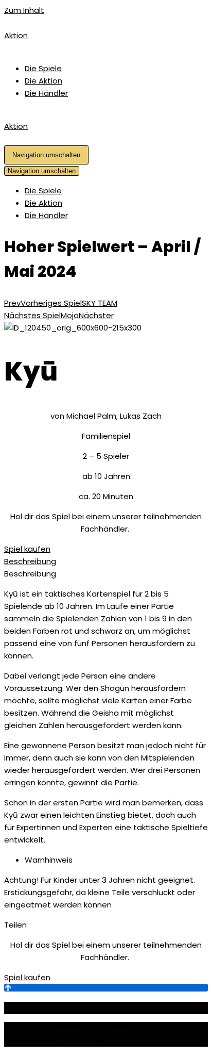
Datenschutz (29, 1040)
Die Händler (46, 93)
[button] (27, 548)
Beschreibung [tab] (30, 573)
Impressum (81, 1040)
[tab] (106, 561)
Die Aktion (43, 80)
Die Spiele (43, 68)
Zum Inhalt (24, 10)
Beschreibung (30, 561)
